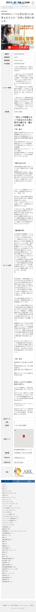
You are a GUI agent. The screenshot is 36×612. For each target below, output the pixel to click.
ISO (3, 489)
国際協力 (4, 546)
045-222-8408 (18, 462)
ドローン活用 (5, 512)
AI (2, 484)
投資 (3, 552)
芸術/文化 (4, 575)
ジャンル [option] (6, 481)
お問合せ (32, 605)
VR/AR (4, 495)
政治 (3, 554)
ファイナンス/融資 (7, 514)
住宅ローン (5, 535)
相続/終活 (4, 562)
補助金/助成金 (6, 577)
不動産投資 (5, 527)
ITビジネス (5, 491)
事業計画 (4, 529)
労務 (3, 543)
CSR (3, 487)
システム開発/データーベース (10, 508)
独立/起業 (4, 560)
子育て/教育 (5, 548)
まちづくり (5, 499)
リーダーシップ (6, 524)
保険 (3, 537)
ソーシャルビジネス (7, 510)
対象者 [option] (29, 481)
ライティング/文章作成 (8, 520)
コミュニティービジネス (8, 503)
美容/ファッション (7, 573)
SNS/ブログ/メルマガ (7, 493)
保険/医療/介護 (6, 539)
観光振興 (4, 579)
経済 (3, 571)
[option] (18, 533)
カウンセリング (6, 501)
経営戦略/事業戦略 (7, 567)
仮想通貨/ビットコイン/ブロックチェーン (13, 531)
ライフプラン (5, 522)
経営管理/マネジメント (8, 569)
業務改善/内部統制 (7, 558)
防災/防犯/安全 (6, 581)
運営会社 (16, 605)
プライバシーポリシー (24, 605)
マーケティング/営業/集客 (9, 518)
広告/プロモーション (7, 550)
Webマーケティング (7, 497)
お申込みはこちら (19, 457)
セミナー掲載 (11, 605)
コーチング (5, 505)
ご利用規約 (4, 605)
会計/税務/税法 (6, 533)
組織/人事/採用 (6, 564)
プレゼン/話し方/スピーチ (9, 516)
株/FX (3, 556)
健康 (3, 541)
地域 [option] (18, 481)
